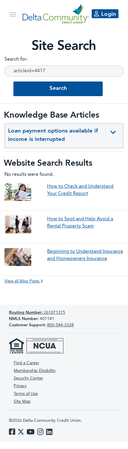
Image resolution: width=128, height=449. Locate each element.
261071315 (37, 312)
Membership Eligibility (35, 371)
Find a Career (26, 363)
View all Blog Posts (22, 281)
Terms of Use (26, 394)
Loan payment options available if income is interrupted (53, 135)
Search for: (16, 59)
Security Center (28, 378)
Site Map (22, 401)
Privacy (20, 386)
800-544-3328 (60, 325)
